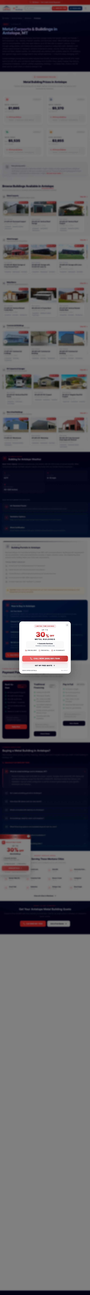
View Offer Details (29, 670)
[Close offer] (67, 625)
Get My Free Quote (43, 665)
